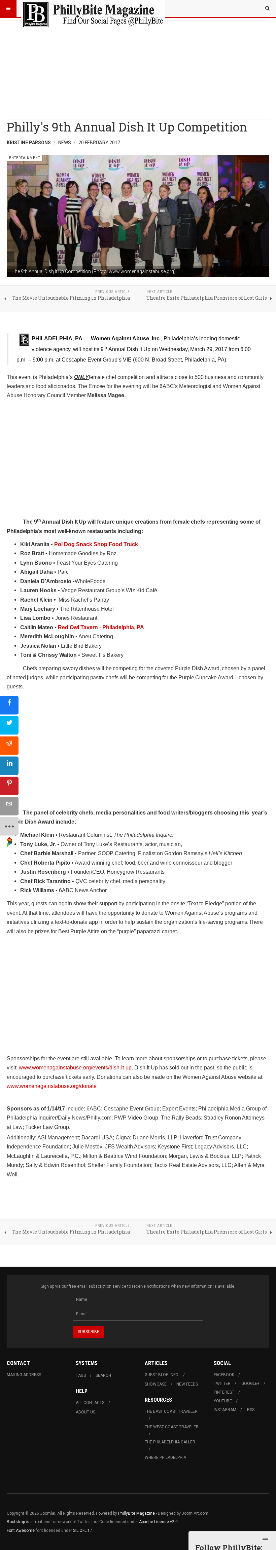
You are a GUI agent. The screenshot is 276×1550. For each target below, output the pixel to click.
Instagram (225, 1409)
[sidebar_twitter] (9, 725)
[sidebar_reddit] (9, 745)
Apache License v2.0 (158, 1521)
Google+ (250, 1383)
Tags (81, 1375)
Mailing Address (24, 1374)
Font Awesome (21, 1530)
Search (103, 1375)
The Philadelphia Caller (170, 1442)
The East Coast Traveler (171, 1411)
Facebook (224, 1374)
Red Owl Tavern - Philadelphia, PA (101, 627)
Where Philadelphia (165, 1457)
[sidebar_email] (9, 806)
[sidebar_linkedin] (9, 765)
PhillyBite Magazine (136, 1513)
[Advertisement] (138, 68)
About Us (85, 1412)
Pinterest (224, 1392)
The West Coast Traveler (172, 1427)
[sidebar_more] (9, 826)
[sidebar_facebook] (9, 705)
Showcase (156, 1384)
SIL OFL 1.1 (83, 1530)
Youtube (223, 1401)
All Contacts (90, 1402)
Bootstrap (16, 1521)
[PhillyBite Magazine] (93, 8)
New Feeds (187, 1384)
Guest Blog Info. (162, 1374)
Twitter (222, 1383)
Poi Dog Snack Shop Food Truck (96, 544)
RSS (250, 1409)
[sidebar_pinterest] (9, 786)
